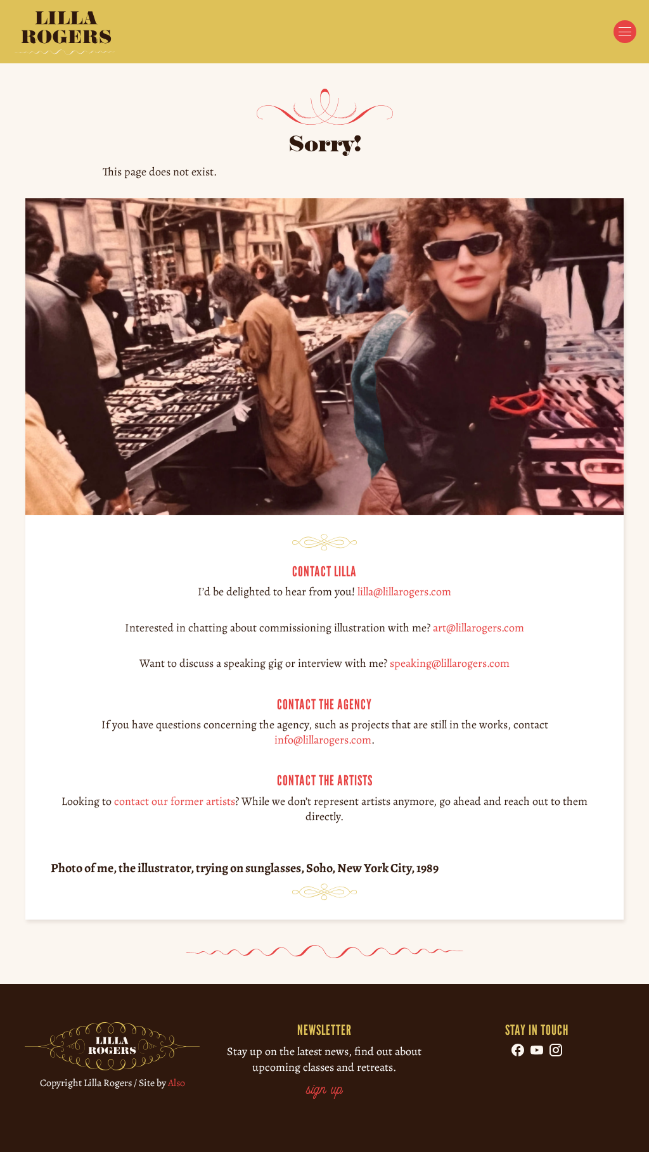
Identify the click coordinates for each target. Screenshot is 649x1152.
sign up (324, 1090)
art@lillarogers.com (478, 627)
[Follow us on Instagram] (555, 1050)
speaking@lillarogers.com (450, 663)
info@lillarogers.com (322, 739)
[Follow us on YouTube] (536, 1050)
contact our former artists (174, 801)
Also (176, 1083)
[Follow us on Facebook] (517, 1050)
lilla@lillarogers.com (404, 591)
